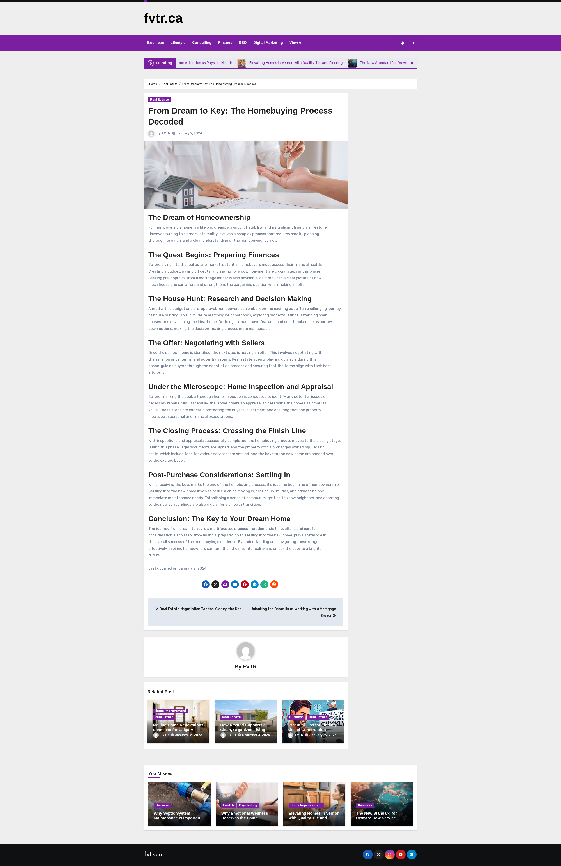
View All (296, 43)
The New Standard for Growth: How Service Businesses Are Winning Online (379, 820)
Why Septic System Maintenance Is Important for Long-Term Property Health (177, 820)
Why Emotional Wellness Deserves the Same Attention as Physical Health (244, 820)
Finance (225, 43)
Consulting (202, 43)
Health (228, 805)
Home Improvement (170, 711)
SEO (243, 43)
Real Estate (159, 100)
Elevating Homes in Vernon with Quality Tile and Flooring (314, 818)
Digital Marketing (268, 43)
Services (163, 805)
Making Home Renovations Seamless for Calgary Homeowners (178, 730)
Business (155, 43)
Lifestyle (178, 43)
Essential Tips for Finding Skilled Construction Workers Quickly (312, 730)
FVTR (166, 133)
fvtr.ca (163, 18)
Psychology (248, 805)
